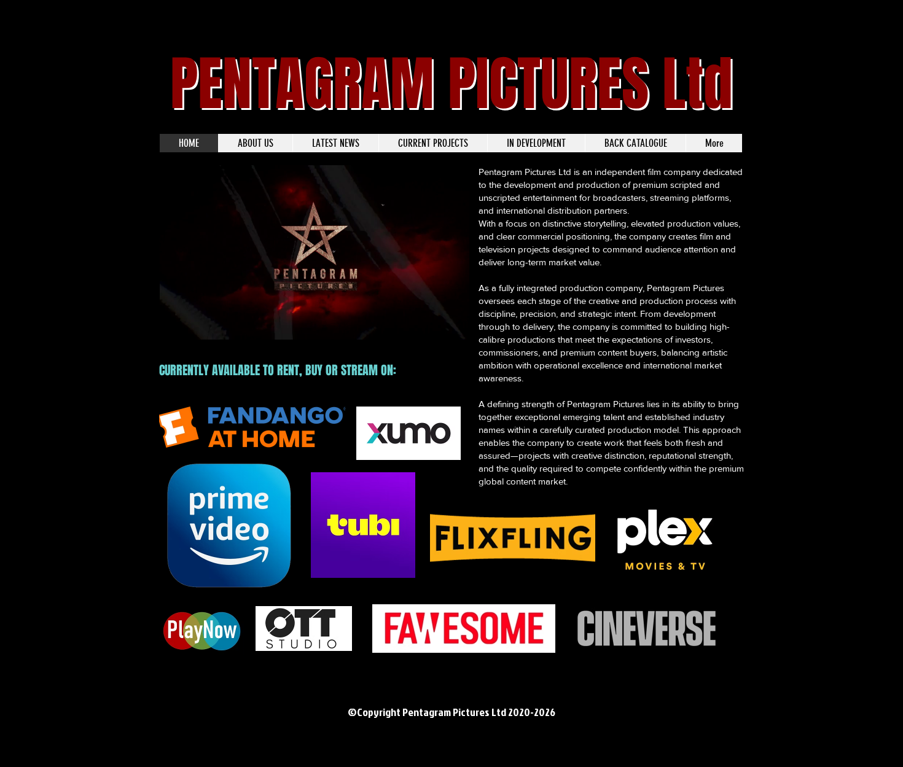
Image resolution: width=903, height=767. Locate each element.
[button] (453, 326)
